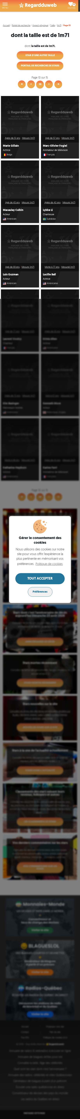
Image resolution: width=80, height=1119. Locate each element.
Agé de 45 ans (12, 203)
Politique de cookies (49, 564)
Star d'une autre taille (40, 55)
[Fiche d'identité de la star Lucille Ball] (60, 244)
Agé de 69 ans (12, 267)
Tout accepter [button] (40, 579)
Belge (9, 155)
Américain (12, 219)
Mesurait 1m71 (68, 267)
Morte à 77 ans (52, 267)
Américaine (52, 283)
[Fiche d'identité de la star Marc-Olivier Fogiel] (60, 115)
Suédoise (51, 219)
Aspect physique (40, 26)
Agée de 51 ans (12, 138)
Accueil (6, 26)
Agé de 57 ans (52, 138)
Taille (52, 26)
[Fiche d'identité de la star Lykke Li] (60, 179)
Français (51, 155)
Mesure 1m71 (28, 138)
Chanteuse (48, 214)
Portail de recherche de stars (40, 65)
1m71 (59, 26)
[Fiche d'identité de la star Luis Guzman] (20, 244)
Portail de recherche (21, 26)
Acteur (6, 214)
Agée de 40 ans (52, 203)
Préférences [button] (40, 591)
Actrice (6, 150)
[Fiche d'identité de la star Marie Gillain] (20, 115)
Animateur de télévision (55, 150)
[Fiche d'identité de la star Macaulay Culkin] (20, 179)
